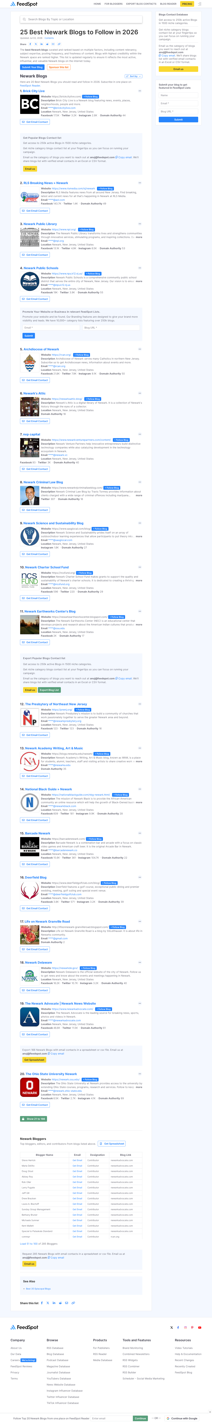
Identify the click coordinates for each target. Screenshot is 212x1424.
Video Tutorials (184, 1348)
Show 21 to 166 (36, 1118)
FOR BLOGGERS (114, 3)
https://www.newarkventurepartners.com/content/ (81, 439)
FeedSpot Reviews (21, 1366)
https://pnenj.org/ (62, 709)
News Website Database (61, 1384)
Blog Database (55, 1354)
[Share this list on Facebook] (30, 44)
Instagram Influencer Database (65, 1390)
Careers (23, 1360)
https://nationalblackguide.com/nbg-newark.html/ (81, 794)
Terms (14, 1378)
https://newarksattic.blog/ (67, 398)
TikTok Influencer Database (63, 1403)
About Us (16, 1348)
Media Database (102, 1360)
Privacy (15, 1372)
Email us (30, 168)
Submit (29, 335)
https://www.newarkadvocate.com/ (72, 1009)
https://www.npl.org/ (64, 229)
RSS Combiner (131, 1366)
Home (97, 3)
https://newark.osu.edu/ (66, 1079)
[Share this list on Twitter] (36, 44)
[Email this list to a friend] (53, 44)
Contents (49, 38)
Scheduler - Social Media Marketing (144, 1378)
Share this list (29, 1303)
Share (23, 44)
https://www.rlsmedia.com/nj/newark (73, 188)
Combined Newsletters (136, 1354)
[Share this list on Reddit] (47, 44)
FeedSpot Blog (183, 1372)
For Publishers (101, 1348)
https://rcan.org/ (61, 354)
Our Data (16, 1354)
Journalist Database (58, 1372)
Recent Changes (184, 1360)
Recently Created (185, 1366)
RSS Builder (129, 1372)
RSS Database (55, 1348)
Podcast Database (57, 1360)
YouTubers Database (59, 1378)
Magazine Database (58, 1366)
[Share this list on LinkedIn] (41, 44)
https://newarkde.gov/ (65, 968)
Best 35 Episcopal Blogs (38, 1288)
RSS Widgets (130, 1360)
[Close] (210, 1412)
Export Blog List (49, 690)
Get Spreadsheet (34, 1059)
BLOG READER (168, 3)
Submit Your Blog (32, 67)
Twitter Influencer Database (63, 1396)
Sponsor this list (58, 67)
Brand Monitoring (133, 1348)
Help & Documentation (188, 1354)
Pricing (187, 3)
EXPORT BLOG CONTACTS (141, 3)
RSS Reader (100, 1354)
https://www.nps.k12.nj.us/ (67, 273)
